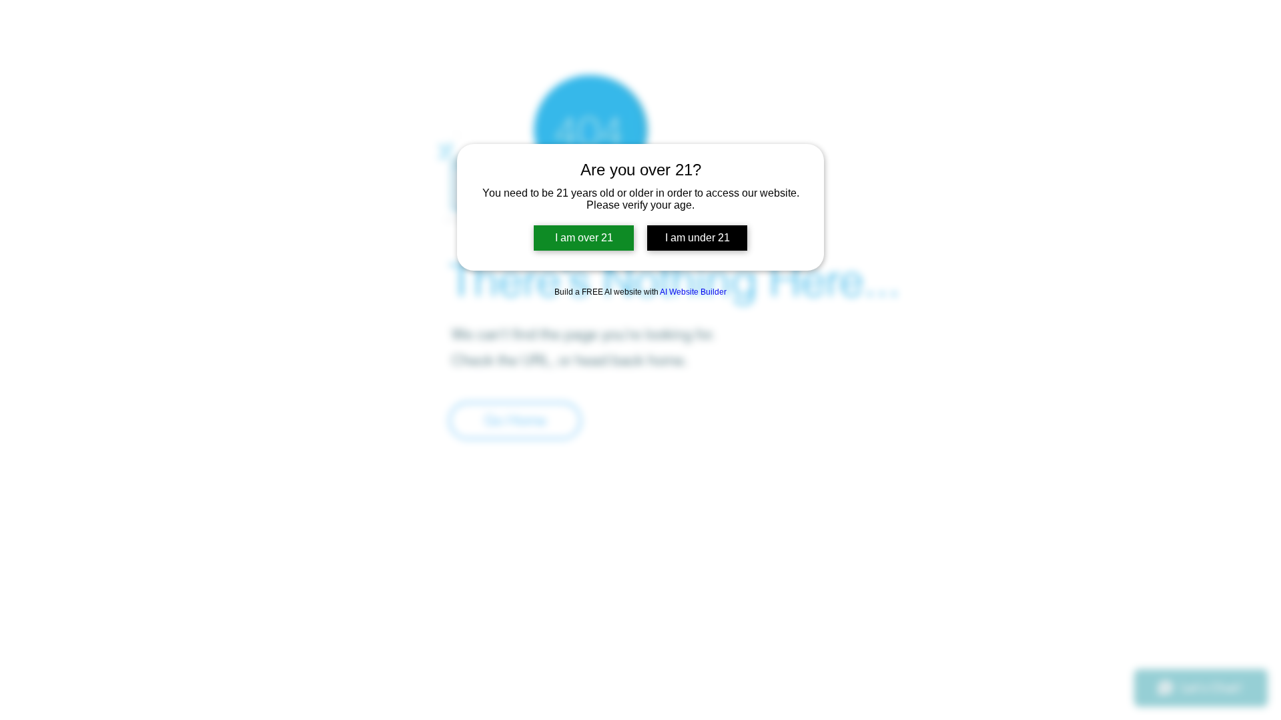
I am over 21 (584, 237)
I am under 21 (697, 237)
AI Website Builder (693, 292)
